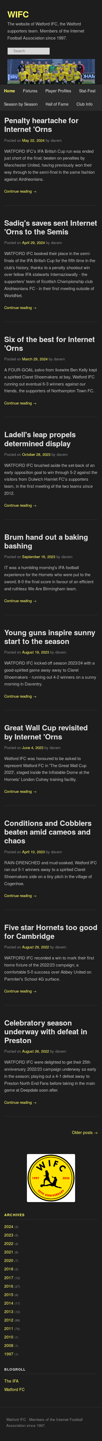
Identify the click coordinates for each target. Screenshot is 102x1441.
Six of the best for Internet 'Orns (49, 343)
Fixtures (30, 90)
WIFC (18, 14)
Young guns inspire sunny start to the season (49, 636)
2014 (8, 1303)
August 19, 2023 (35, 652)
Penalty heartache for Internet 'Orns (41, 124)
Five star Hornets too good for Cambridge (50, 931)
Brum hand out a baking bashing (46, 541)
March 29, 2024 (35, 359)
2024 (8, 1226)
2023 (8, 1235)
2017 (8, 1277)
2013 (8, 1311)
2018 (8, 1269)
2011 (8, 1328)
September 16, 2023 (38, 556)
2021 (8, 1252)
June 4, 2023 (32, 747)
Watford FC (14, 1389)
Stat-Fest (87, 90)
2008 (8, 1345)
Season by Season (21, 104)
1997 (8, 1354)
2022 (8, 1243)
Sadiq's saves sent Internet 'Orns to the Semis (50, 227)
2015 (8, 1294)
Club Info (84, 104)
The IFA (11, 1381)
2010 (8, 1337)
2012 (8, 1320)
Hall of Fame (57, 104)
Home (9, 90)
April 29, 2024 (33, 242)
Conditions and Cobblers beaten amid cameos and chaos (48, 832)
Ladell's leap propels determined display (40, 438)
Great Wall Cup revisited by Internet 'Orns (46, 731)
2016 (8, 1286)
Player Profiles (58, 90)
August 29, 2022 (35, 947)
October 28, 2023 (36, 454)
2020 (8, 1260)
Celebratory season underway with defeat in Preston (45, 1031)
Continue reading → (20, 191)
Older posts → (85, 1132)
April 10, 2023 (33, 851)
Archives (14, 1214)
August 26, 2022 (35, 1051)
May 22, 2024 (33, 140)
